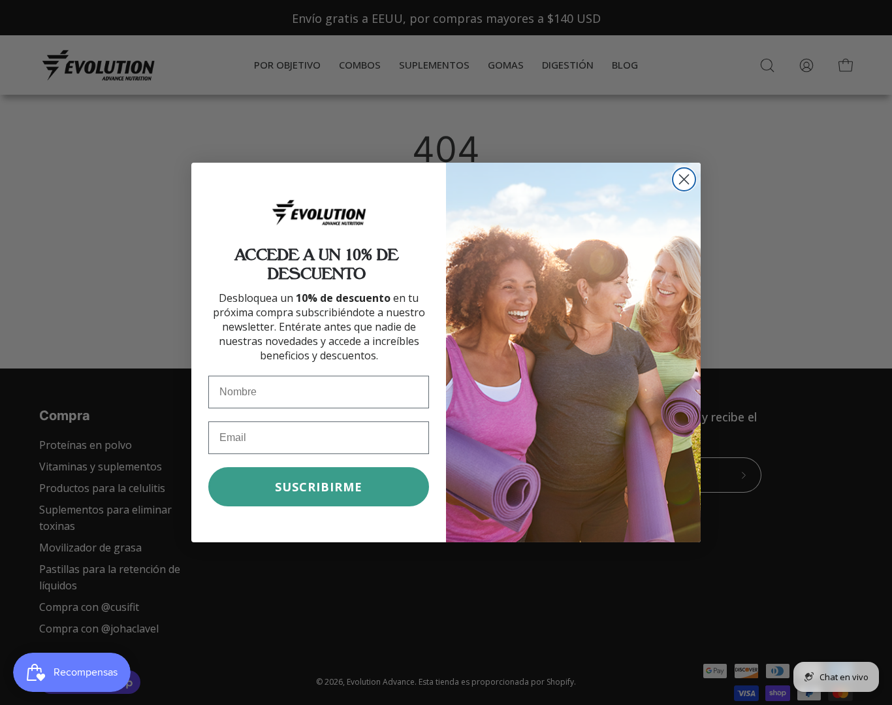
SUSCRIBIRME (318, 487)
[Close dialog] (684, 179)
